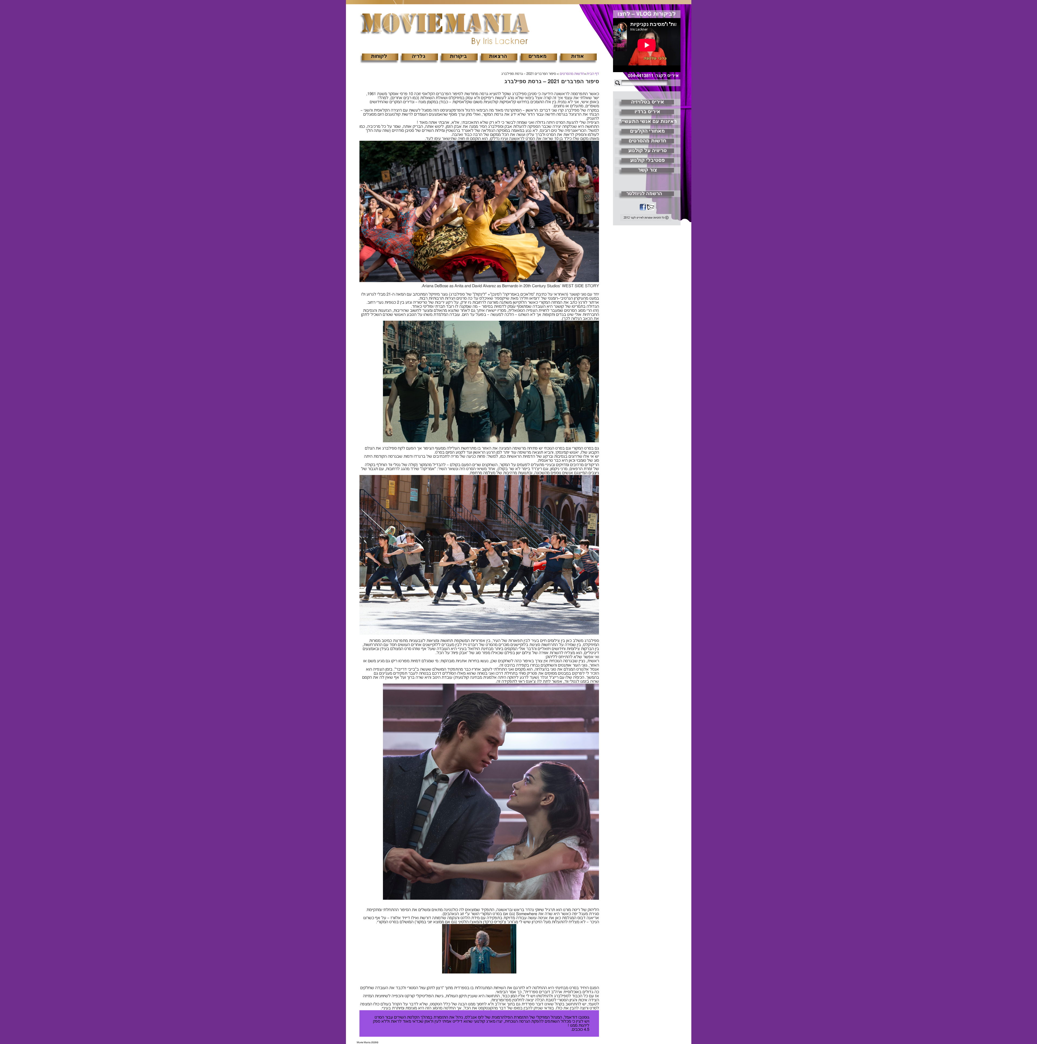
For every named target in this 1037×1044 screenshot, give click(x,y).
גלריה (418, 56)
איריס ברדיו (647, 111)
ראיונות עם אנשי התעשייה (647, 121)
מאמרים (537, 56)
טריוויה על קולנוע (647, 150)
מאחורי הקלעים (647, 131)
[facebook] (642, 208)
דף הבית (593, 74)
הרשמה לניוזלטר (644, 193)
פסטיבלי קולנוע (647, 160)
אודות (577, 56)
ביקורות (458, 56)
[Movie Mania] (444, 24)
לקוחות (379, 56)
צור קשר (647, 170)
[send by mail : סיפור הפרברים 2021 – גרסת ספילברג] (650, 208)
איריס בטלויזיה (647, 102)
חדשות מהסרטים (572, 74)
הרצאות (498, 56)
